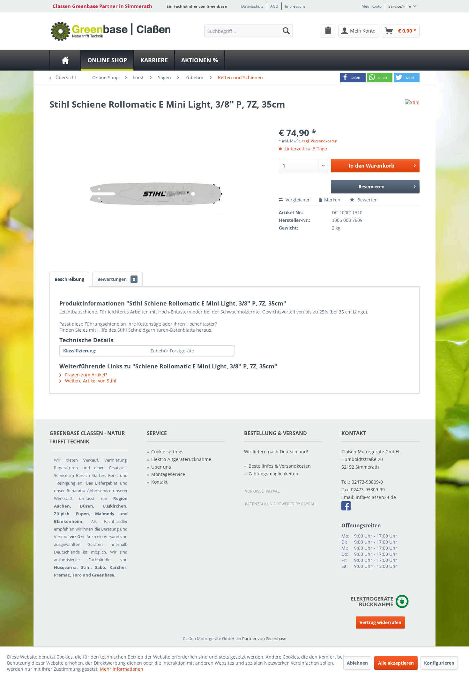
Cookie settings (167, 452)
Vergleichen (297, 200)
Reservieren (371, 187)
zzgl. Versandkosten (319, 141)
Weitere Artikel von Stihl (90, 381)
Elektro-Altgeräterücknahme (181, 459)
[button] (353, 77)
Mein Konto (371, 6)
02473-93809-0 (367, 482)
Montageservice (168, 474)
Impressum (295, 6)
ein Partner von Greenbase (260, 638)
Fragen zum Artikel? (85, 375)
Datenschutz (252, 6)
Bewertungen (116, 279)
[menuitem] (248, 30)
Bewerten (367, 200)
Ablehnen (357, 663)
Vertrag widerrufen (380, 622)
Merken (333, 200)
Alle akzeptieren (396, 663)
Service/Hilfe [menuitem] (400, 6)
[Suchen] (286, 30)
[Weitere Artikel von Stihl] (412, 110)
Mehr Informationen (121, 669)
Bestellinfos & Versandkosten (280, 466)
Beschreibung (69, 279)
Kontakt (159, 482)
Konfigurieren (439, 663)
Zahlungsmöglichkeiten (273, 474)
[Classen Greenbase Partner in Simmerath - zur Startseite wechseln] (119, 30)
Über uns (161, 467)
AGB (274, 6)
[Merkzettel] (328, 31)
